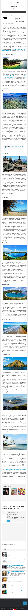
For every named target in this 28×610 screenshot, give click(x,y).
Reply (9, 520)
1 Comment (5, 23)
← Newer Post (4, 547)
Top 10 (14, 23)
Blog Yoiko (14, 6)
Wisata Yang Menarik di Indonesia (18, 469)
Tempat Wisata (10, 23)
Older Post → (23, 547)
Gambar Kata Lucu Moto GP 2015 (13, 552)
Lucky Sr (24, 608)
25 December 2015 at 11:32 (16, 512)
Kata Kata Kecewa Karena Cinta (13, 584)
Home (14, 547)
